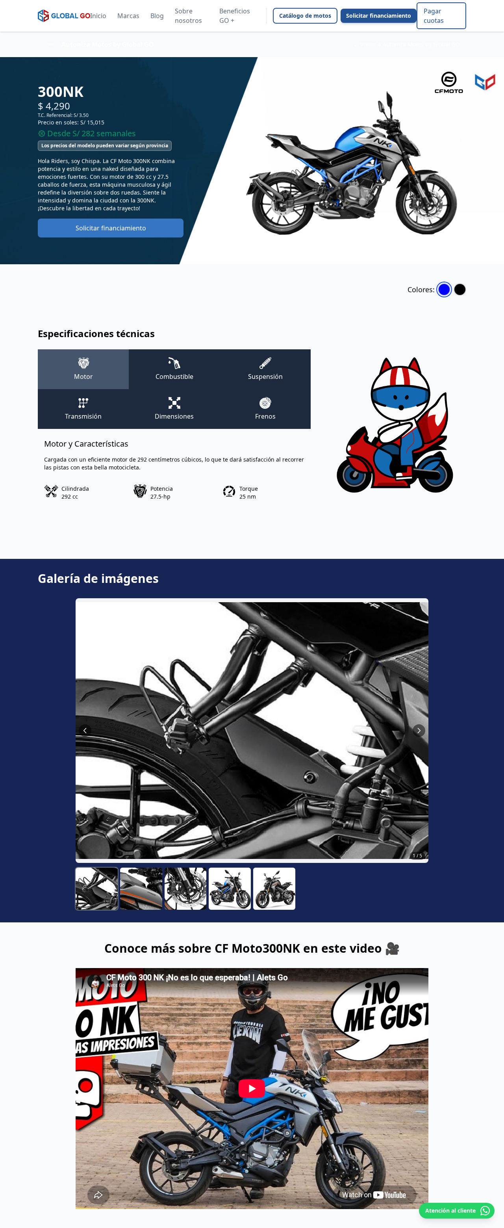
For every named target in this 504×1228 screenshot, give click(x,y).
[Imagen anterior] (85, 730)
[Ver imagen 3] (186, 889)
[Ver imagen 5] (274, 889)
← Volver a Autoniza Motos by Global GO (406, 44)
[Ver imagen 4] (230, 889)
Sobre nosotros (188, 16)
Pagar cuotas (434, 16)
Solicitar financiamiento (378, 15)
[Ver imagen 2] (141, 889)
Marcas (128, 15)
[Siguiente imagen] (419, 730)
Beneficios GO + (234, 16)
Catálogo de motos (305, 15)
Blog (157, 15)
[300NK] (444, 289)
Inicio (98, 15)
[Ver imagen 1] (97, 889)
